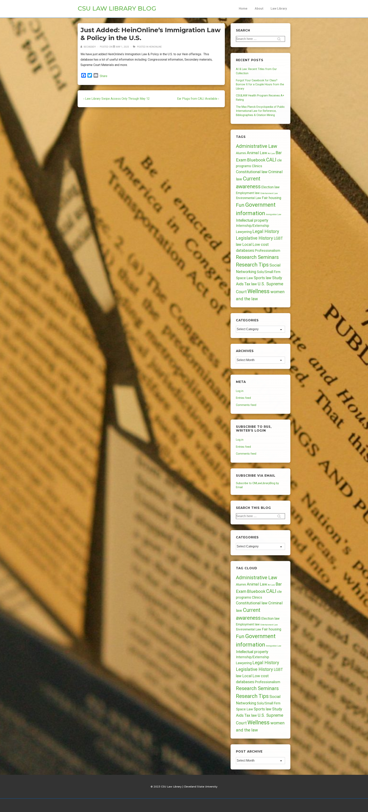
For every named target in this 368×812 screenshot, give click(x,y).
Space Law (244, 278)
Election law (270, 187)
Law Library (279, 8)
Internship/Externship (252, 226)
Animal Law (257, 153)
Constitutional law (252, 171)
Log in (239, 391)
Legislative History (254, 238)
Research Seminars (257, 257)
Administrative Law (256, 146)
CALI (271, 160)
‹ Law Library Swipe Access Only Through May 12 (116, 98)
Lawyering (244, 232)
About (259, 8)
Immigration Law (273, 214)
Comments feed (246, 405)
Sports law (262, 278)
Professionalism (267, 250)
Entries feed (243, 398)
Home (243, 8)
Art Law (271, 153)
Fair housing (271, 198)
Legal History (265, 231)
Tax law (250, 284)
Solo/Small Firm (268, 272)
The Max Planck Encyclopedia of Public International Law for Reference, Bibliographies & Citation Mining (260, 111)
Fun (240, 205)
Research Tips (252, 265)
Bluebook (256, 160)
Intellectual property (252, 220)
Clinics (257, 166)
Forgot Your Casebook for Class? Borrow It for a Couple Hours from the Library (260, 84)
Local (247, 244)
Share (103, 76)
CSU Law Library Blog (117, 8)
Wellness (258, 291)
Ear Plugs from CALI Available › (198, 98)
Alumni (241, 153)
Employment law (248, 193)
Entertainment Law (269, 193)
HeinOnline (155, 46)
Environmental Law (248, 198)
